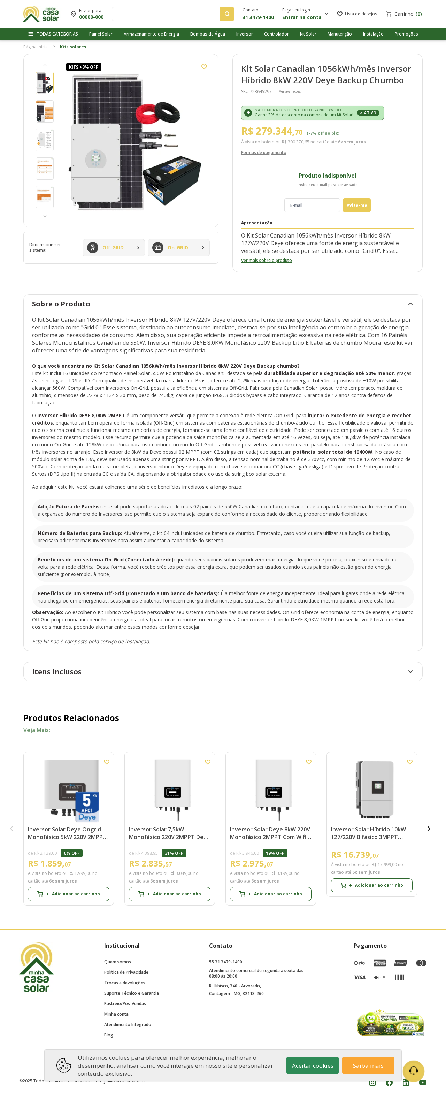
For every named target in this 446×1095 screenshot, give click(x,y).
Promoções (406, 34)
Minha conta (116, 1014)
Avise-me (357, 205)
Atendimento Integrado (127, 1024)
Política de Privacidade (126, 972)
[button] (45, 65)
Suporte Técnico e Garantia (131, 993)
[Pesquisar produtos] (227, 14)
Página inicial (36, 47)
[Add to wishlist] (204, 67)
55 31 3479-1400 (225, 962)
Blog (108, 1035)
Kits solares (73, 47)
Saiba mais (368, 1066)
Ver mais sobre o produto (266, 260)
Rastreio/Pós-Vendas (125, 1004)
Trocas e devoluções (124, 983)
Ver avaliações (290, 91)
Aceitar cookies (312, 1066)
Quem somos (117, 962)
